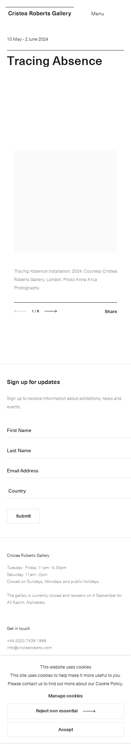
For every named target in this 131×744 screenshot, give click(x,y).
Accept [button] (65, 729)
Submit (23, 515)
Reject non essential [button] (57, 710)
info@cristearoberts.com (29, 647)
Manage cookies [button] (65, 695)
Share (111, 311)
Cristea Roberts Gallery (39, 13)
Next (50, 311)
